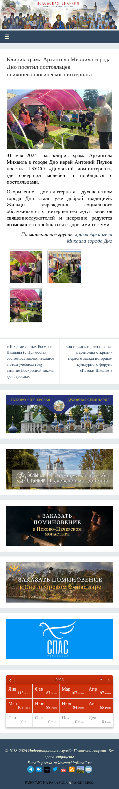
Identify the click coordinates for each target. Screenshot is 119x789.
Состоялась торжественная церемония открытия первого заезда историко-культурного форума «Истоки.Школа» (89, 358)
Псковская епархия (47, 12)
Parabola (58, 782)
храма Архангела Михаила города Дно (89, 237)
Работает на (37, 782)
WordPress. (83, 782)
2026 (59, 679)
